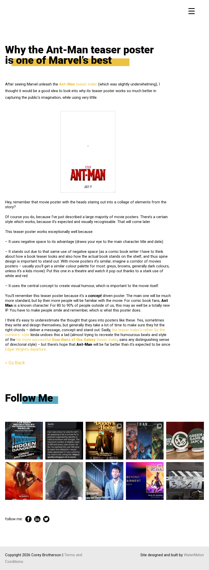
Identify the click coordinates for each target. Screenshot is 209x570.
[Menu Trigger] (192, 11)
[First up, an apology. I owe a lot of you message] (185, 481)
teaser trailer (78, 84)
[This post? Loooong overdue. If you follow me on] (104, 441)
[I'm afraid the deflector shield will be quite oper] (64, 481)
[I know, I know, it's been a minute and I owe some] (24, 481)
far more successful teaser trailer (66, 339)
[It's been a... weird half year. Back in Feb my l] (104, 481)
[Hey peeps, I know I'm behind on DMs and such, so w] (64, 441)
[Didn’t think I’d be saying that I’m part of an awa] (185, 441)
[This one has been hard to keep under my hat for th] (24, 441)
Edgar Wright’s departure (25, 349)
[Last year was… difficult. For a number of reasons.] (145, 441)
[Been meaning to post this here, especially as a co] (145, 481)
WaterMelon (194, 555)
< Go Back (15, 362)
